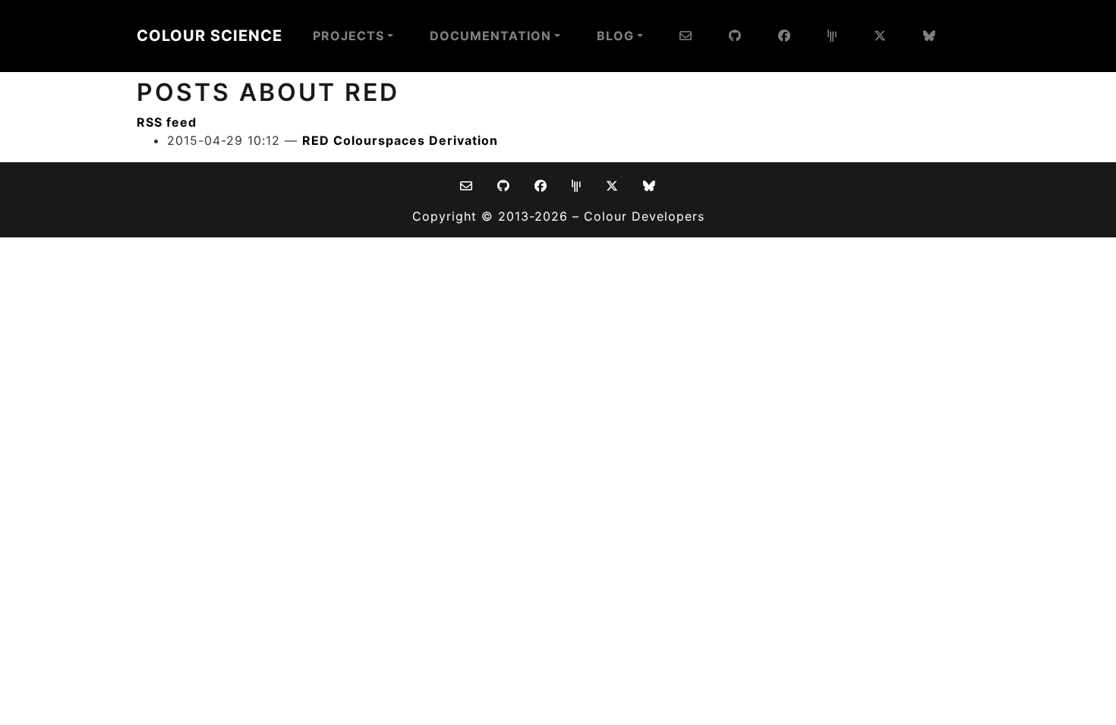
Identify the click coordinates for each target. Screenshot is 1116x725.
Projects (348, 35)
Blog (615, 35)
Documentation (490, 35)
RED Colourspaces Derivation (400, 140)
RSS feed (167, 122)
